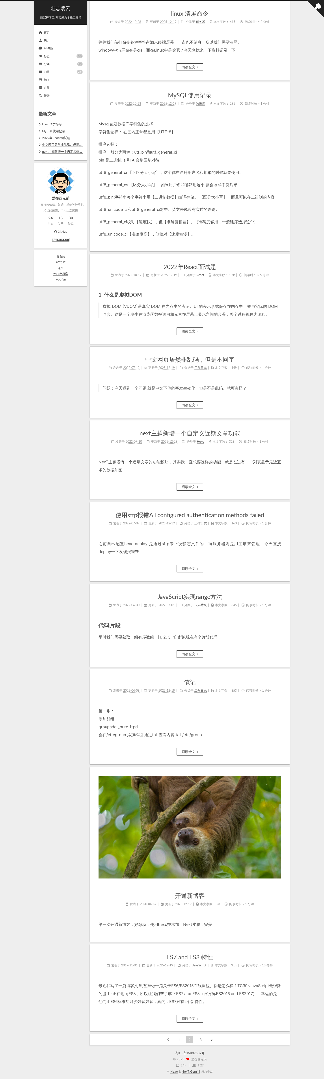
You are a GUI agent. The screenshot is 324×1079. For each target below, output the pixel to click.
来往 (47, 87)
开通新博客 (190, 896)
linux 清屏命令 (52, 124)
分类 (63, 64)
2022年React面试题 (56, 138)
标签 (63, 56)
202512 (61, 262)
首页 (47, 32)
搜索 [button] (47, 95)
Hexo (174, 1071)
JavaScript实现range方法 (190, 597)
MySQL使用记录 (53, 131)
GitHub (62, 231)
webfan (61, 279)
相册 (47, 80)
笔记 (190, 682)
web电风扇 (60, 273)
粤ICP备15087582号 (190, 1053)
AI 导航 (48, 48)
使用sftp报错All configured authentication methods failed (189, 515)
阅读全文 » (189, 67)
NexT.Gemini (191, 1071)
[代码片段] (278, 625)
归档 (63, 72)
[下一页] (211, 1039)
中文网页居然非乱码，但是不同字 (65, 145)
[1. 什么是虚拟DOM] (278, 295)
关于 (47, 40)
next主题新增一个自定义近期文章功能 (68, 151)
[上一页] (168, 1039)
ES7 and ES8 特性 (189, 957)
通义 (60, 268)
